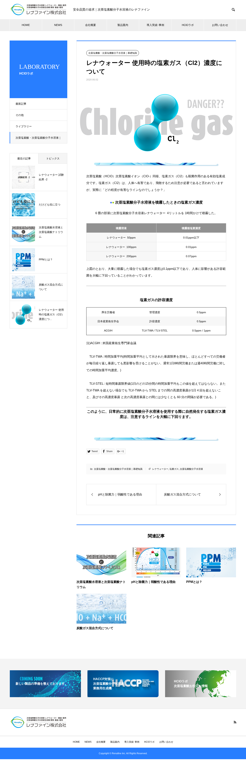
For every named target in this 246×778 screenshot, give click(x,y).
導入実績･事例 (155, 25)
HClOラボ (188, 25)
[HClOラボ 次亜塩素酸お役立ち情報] (200, 695)
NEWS (58, 25)
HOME (26, 25)
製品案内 (122, 25)
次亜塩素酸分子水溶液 (191, 469)
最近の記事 (24, 158)
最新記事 (21, 103)
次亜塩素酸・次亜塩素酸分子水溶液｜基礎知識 (38, 139)
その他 (20, 115)
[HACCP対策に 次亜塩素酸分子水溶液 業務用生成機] (123, 695)
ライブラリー (24, 126)
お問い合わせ (220, 25)
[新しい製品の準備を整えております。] (45, 695)
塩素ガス (174, 469)
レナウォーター (160, 469)
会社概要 (90, 25)
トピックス (53, 158)
